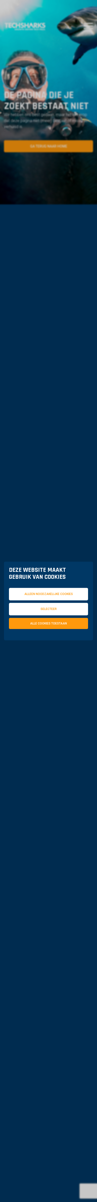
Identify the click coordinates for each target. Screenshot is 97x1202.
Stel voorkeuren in (48, 660)
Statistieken (71, 644)
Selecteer (49, 608)
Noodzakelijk (33, 644)
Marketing (31, 648)
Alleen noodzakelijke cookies (48, 594)
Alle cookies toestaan (48, 623)
